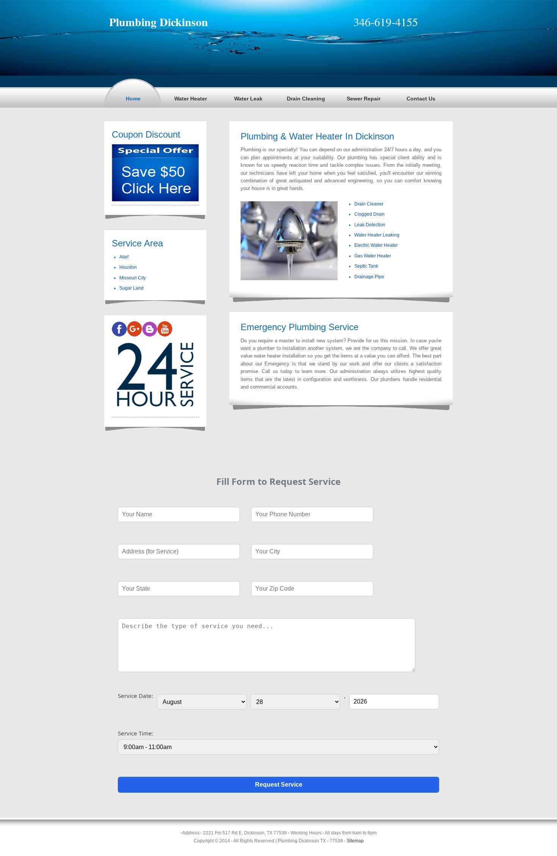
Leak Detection (369, 224)
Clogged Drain (369, 214)
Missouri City (132, 278)
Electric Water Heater (376, 245)
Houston (128, 267)
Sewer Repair (363, 99)
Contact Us (421, 99)
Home (133, 99)
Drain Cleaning (306, 99)
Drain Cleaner (368, 204)
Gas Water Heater (372, 256)
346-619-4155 (386, 21)
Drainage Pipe (369, 276)
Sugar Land (131, 288)
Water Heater (190, 99)
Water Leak (248, 99)
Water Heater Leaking (376, 235)
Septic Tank (366, 266)
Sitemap (355, 840)
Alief (123, 257)
